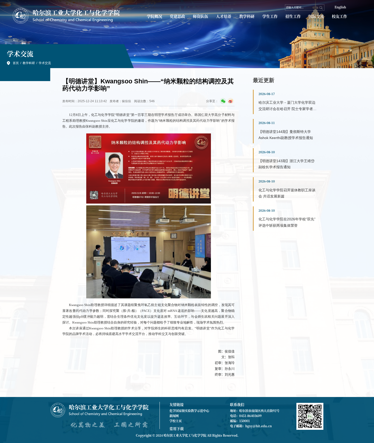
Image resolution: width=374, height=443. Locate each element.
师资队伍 (200, 16)
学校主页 (175, 421)
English (340, 7)
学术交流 (45, 63)
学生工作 (270, 16)
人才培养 (223, 16)
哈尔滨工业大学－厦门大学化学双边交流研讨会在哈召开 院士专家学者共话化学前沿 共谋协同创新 (287, 109)
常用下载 (176, 428)
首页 (16, 63)
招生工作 (293, 16)
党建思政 (177, 16)
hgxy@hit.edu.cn (258, 426)
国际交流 (316, 16)
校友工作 (339, 16)
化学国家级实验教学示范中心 (189, 410)
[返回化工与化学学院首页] (67, 16)
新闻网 (174, 416)
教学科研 (246, 16)
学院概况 (154, 16)
